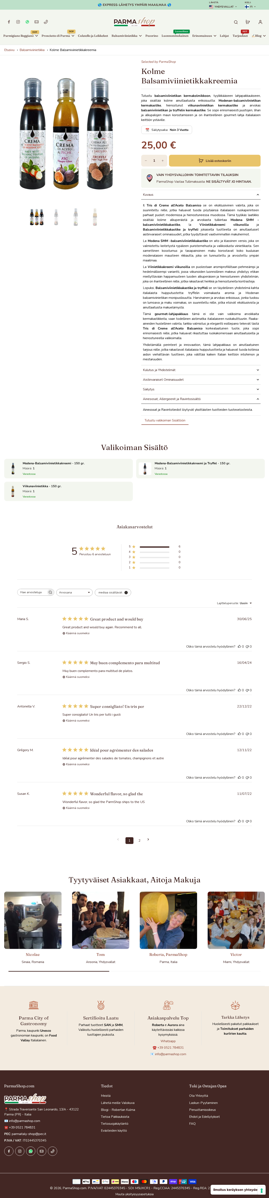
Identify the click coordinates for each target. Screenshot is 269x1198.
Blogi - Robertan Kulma (118, 1109)
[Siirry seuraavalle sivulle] (150, 839)
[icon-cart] (247, 22)
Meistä (106, 1095)
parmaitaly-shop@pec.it (29, 1134)
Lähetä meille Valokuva (117, 1103)
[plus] (162, 160)
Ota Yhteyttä (198, 1095)
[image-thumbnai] (37, 217)
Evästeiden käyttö (114, 1130)
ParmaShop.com (74, 1188)
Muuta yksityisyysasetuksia (134, 1194)
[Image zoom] (66, 132)
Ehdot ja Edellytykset (204, 1116)
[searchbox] (31, 592)
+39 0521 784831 (170, 1047)
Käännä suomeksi (78, 633)
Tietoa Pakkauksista (115, 1116)
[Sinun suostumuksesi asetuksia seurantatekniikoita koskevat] (262, 1191)
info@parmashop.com (170, 1054)
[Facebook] (8, 21)
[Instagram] (18, 21)
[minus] (145, 160)
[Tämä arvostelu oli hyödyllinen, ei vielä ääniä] (239, 646)
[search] (235, 22)
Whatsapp (168, 1041)
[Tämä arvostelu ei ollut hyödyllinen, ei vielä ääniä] (247, 646)
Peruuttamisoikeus (202, 1109)
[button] (215, 161)
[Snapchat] (27, 21)
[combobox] (74, 592)
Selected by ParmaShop (158, 61)
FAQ (192, 1123)
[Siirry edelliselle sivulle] (119, 839)
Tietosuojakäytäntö (114, 1123)
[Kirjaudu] (260, 22)
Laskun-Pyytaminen (203, 1103)
